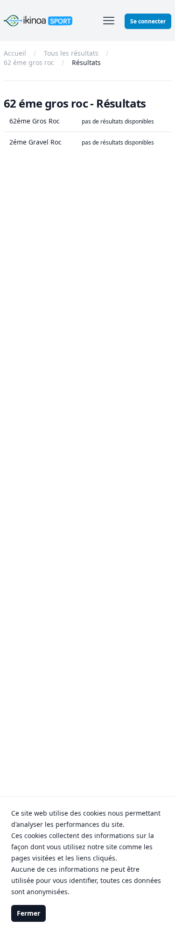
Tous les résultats (71, 53)
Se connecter (148, 21)
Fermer (28, 913)
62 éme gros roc (29, 62)
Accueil (15, 53)
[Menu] (109, 20)
